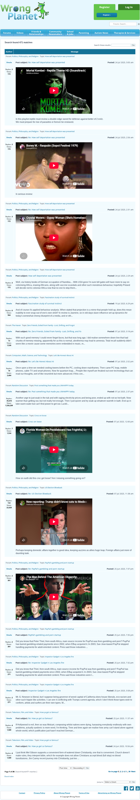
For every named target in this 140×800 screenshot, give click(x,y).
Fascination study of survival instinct (60, 297)
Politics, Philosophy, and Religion (25, 56)
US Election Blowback (53, 487)
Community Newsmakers (55, 32)
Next (133, 771)
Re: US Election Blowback (39, 493)
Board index (9, 776)
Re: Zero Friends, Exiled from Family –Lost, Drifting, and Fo (54, 331)
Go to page (112, 771)
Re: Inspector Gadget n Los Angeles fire (46, 662)
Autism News (101, 32)
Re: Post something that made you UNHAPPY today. (51, 391)
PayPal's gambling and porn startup (59, 562)
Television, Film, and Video (22, 712)
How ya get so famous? (49, 712)
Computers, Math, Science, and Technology (29, 355)
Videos (20, 32)
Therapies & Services (124, 32)
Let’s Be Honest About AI (63, 355)
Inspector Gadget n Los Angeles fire (59, 656)
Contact (22, 793)
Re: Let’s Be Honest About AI (41, 361)
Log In (129, 7)
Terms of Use (84, 793)
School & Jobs (70, 32)
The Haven (16, 325)
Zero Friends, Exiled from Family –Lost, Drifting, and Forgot (51, 325)
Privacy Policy (39, 793)
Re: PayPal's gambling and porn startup (46, 569)
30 (129, 771)
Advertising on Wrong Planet (109, 793)
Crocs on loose (40, 415)
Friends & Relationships (36, 32)
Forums (7, 32)
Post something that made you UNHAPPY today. (54, 385)
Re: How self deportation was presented (46, 62)
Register (104, 7)
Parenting (84, 32)
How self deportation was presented (60, 56)
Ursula (9, 62)
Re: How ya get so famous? (40, 718)
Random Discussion (20, 385)
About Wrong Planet (62, 793)
